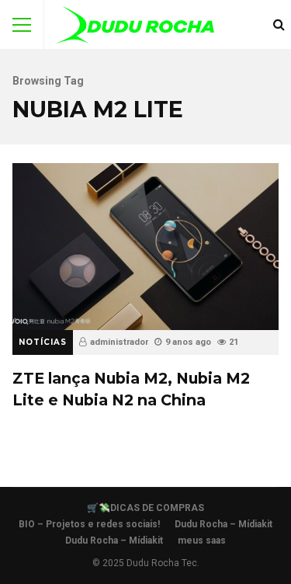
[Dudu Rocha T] (135, 28)
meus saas (202, 540)
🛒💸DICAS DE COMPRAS (145, 507)
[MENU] (21, 25)
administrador (119, 342)
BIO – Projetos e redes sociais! (89, 524)
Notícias (43, 342)
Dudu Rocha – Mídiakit (223, 524)
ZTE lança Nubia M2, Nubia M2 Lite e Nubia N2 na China (145, 246)
